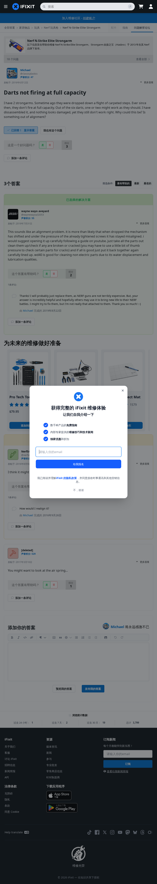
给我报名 (78, 464)
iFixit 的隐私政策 (66, 478)
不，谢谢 (78, 490)
